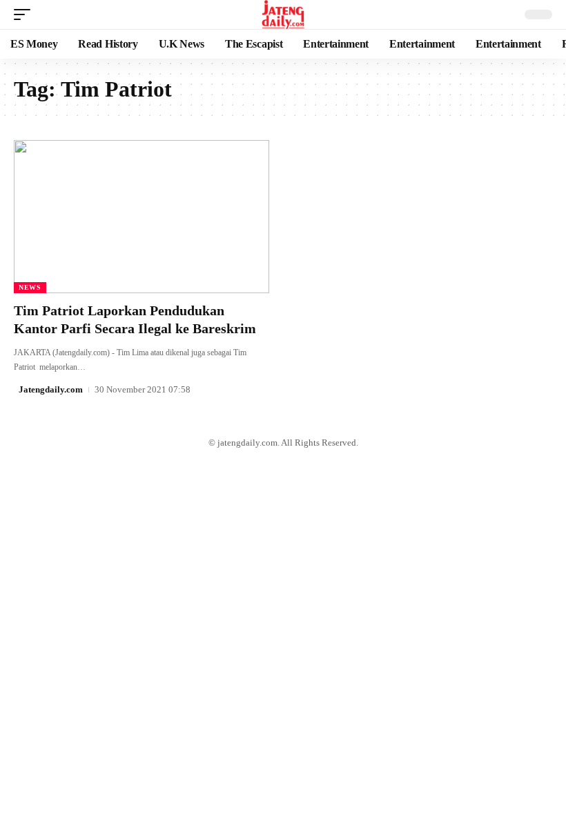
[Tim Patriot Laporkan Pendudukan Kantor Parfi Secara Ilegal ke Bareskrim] (141, 216)
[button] (25, 14)
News (30, 287)
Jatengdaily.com (51, 389)
